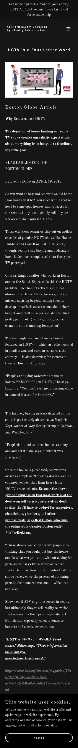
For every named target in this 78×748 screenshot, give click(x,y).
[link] (29, 30)
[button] (68, 28)
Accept (39, 737)
